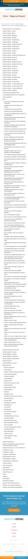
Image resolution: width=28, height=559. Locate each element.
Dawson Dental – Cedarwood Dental (12, 44)
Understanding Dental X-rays (12, 306)
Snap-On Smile (8, 424)
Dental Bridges (8, 378)
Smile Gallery (6, 478)
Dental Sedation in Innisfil (10, 363)
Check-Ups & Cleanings (10, 374)
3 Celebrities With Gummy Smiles (13, 109)
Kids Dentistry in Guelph (9, 458)
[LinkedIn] (15, 540)
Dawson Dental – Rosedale (10, 79)
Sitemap (5, 476)
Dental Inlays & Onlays (10, 387)
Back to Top (14, 546)
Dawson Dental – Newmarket (10, 70)
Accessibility (13, 544)
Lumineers (7, 407)
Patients (14, 533)
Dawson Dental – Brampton (10, 35)
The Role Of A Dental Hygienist (12, 290)
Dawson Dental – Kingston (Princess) (13, 64)
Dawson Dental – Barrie (9, 33)
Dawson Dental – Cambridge (10, 42)
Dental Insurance (7, 360)
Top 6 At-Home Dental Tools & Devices (14, 300)
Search (5, 474)
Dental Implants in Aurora (9, 352)
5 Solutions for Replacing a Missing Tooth (15, 129)
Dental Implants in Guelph (10, 354)
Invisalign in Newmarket (9, 454)
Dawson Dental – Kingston (10, 59)
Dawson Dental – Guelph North (11, 46)
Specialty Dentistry (9, 429)
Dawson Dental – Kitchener (10, 66)
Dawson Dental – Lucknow (10, 68)
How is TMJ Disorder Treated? (12, 214)
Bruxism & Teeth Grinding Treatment (14, 372)
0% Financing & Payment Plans (11, 92)
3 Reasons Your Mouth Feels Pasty (13, 111)
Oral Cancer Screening (10, 411)
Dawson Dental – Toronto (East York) (12, 86)
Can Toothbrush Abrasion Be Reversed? (14, 154)
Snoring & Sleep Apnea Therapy (12, 427)
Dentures (6, 391)
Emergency (14, 530)
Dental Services (7, 365)
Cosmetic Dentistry (9, 376)
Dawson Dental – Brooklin (10, 37)
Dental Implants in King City (10, 356)
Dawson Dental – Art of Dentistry (11, 29)
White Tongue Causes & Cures (12, 342)
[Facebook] (13, 540)
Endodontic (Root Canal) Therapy (13, 396)
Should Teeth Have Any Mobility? (13, 270)
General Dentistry (8, 398)
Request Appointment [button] (8, 557)
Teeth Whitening (8, 431)
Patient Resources (8, 472)
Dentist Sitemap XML (8, 441)
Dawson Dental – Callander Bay (11, 39)
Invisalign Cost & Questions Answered (14, 236)
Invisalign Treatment (10, 402)
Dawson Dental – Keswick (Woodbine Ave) (14, 55)
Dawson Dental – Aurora (9, 31)
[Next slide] (26, 5)
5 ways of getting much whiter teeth (14, 137)
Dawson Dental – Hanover (10, 50)
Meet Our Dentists (7, 465)
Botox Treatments (9, 367)
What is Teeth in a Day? (10, 320)
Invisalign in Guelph (8, 452)
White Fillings (7, 438)
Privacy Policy (6, 544)
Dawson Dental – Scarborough (11, 81)
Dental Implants (8, 385)
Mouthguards (7, 409)
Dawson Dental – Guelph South (11, 48)
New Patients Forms (8, 469)
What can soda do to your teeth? (13, 310)
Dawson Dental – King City (10, 57)
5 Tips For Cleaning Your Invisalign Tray (14, 131)
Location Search (7, 463)
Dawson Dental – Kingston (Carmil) (12, 61)
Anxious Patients (7, 97)
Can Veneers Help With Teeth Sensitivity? (15, 156)
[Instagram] (17, 540)
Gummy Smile (7, 400)
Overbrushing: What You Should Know (14, 260)
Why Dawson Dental (8, 480)
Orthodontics (7, 413)
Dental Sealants (8, 389)
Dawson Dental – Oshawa (9, 75)
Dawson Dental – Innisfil (9, 53)
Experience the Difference (14, 447)
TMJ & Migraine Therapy (10, 435)
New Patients (6, 467)
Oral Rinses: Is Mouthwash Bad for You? (14, 254)
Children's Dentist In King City (11, 349)
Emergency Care (8, 394)
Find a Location (14, 510)
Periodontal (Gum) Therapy (11, 416)
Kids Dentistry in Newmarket (10, 461)
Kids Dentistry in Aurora (9, 456)
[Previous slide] (2, 5)
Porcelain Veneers (9, 418)
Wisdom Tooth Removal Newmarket (12, 487)
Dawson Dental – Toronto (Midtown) (12, 88)
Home (14, 523)
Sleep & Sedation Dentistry (11, 422)
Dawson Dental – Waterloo (10, 90)
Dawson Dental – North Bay (10, 72)
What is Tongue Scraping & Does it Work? (15, 322)
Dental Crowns (8, 380)
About (14, 536)
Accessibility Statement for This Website (13, 94)
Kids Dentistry (8, 405)
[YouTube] (11, 540)
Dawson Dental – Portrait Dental (11, 77)
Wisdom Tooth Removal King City (12, 485)
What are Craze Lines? (10, 308)
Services (14, 527)
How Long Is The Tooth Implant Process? (15, 217)
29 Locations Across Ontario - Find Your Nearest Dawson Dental (14, 5)
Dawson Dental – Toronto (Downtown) (13, 83)
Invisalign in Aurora (8, 450)
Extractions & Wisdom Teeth (11, 383)
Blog (4, 99)
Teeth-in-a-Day (8, 433)
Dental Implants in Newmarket (11, 358)
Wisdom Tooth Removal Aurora (11, 483)
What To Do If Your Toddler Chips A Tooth (15, 336)
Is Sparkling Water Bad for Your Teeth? (14, 248)
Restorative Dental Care (10, 420)
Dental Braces (8, 369)
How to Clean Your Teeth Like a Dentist (14, 223)
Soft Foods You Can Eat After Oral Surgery (15, 276)
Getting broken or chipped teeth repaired (15, 205)
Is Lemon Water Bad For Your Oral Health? (15, 246)
